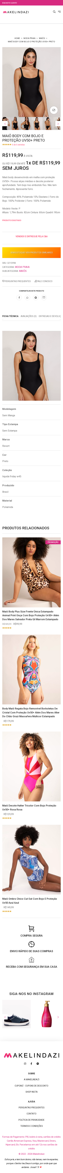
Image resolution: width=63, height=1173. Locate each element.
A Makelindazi (31, 1079)
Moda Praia (29, 38)
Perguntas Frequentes (17, 281)
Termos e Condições (31, 1126)
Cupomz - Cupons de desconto (31, 1086)
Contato (31, 1113)
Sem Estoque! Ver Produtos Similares (31, 252)
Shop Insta (32, 1092)
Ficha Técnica (10, 316)
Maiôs (42, 38)
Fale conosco (44, 281)
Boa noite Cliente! (9, 3)
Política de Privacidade (31, 1120)
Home (17, 38)
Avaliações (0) (29, 316)
